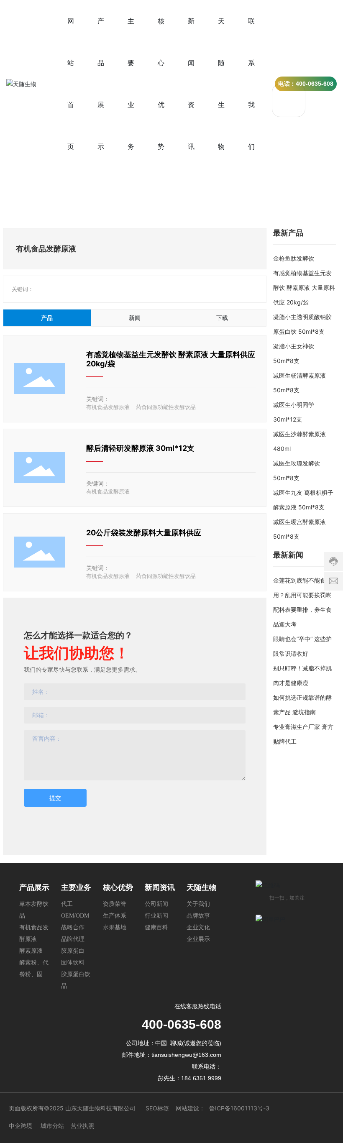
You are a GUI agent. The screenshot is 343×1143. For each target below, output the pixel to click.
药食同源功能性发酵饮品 (166, 407)
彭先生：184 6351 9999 (189, 1078)
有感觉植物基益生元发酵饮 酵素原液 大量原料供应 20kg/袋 (304, 287)
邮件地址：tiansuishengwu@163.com (171, 1054)
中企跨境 (20, 1125)
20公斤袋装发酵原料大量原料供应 (143, 532)
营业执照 (82, 1125)
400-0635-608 (181, 1024)
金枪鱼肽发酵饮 (293, 258)
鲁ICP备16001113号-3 (239, 1108)
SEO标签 (157, 1108)
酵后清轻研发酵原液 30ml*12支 (140, 448)
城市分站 (52, 1125)
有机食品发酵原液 (108, 407)
